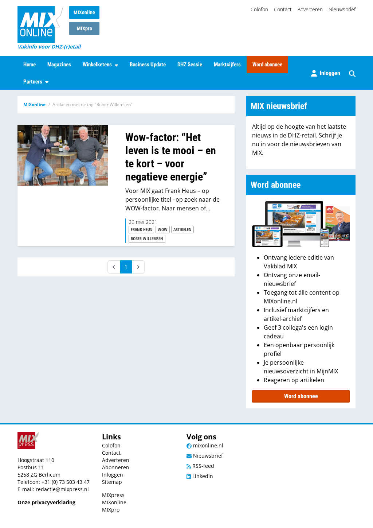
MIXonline (84, 12)
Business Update (148, 64)
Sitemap (112, 481)
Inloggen (112, 474)
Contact (283, 9)
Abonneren (115, 467)
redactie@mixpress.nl (62, 489)
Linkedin (202, 476)
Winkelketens (97, 64)
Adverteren (310, 9)
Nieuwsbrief (342, 9)
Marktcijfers (227, 64)
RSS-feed (202, 465)
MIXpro (84, 28)
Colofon (259, 9)
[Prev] (114, 266)
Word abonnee (267, 64)
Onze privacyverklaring (46, 502)
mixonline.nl (207, 445)
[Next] (138, 266)
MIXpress (113, 495)
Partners (32, 81)
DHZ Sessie (189, 64)
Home (29, 64)
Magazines (59, 64)
